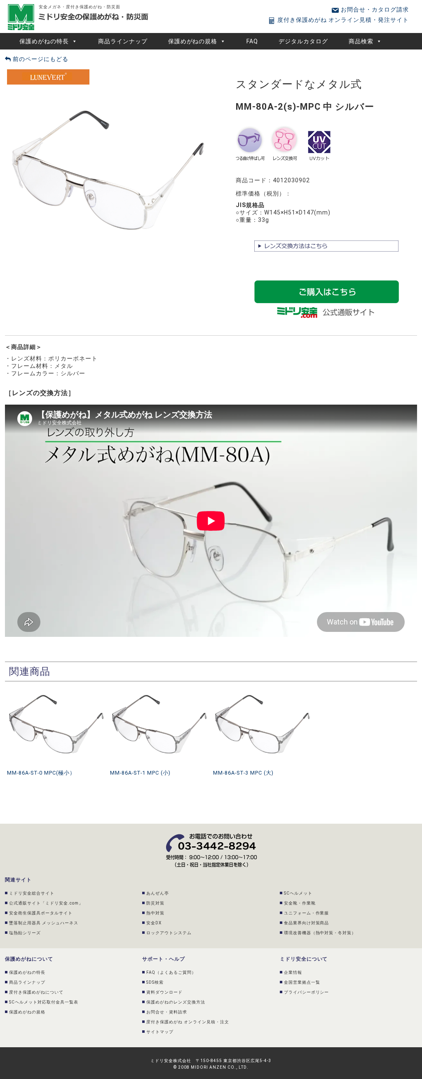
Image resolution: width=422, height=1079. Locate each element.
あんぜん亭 (157, 893)
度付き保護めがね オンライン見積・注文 (187, 1022)
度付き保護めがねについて (36, 992)
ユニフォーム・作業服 (306, 913)
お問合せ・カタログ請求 (374, 9)
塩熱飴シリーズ (25, 933)
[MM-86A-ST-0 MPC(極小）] (56, 689)
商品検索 (361, 41)
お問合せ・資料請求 (166, 1012)
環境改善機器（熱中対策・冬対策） (320, 933)
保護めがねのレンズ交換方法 (175, 1002)
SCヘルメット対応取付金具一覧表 (43, 1002)
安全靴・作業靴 (300, 903)
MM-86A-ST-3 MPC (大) (243, 773)
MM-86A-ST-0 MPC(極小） (41, 773)
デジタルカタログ (303, 41)
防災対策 (155, 903)
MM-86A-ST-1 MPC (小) (140, 773)
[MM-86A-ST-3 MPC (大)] (262, 689)
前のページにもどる (39, 59)
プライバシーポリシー (306, 992)
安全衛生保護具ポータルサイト (41, 913)
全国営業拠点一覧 (302, 982)
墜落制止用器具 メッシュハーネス (43, 923)
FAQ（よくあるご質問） (171, 972)
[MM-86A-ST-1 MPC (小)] (159, 689)
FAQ (252, 41)
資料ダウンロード (164, 992)
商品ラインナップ (123, 41)
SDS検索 (155, 982)
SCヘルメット (298, 893)
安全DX (154, 923)
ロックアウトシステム (169, 933)
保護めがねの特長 (44, 41)
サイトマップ (159, 1032)
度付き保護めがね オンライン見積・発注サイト (342, 19)
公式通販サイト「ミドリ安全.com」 (46, 903)
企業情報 (293, 972)
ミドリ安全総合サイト (31, 893)
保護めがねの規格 (193, 41)
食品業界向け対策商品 (306, 923)
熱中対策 (155, 913)
